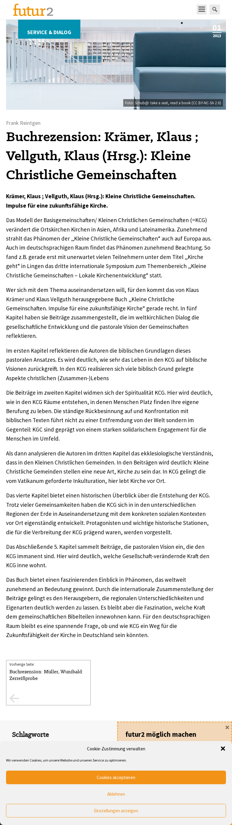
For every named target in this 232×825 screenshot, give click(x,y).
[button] (223, 749)
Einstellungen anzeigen (116, 811)
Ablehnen (116, 794)
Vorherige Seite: (46, 671)
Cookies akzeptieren (116, 777)
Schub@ (142, 102)
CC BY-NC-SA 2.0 (206, 102)
